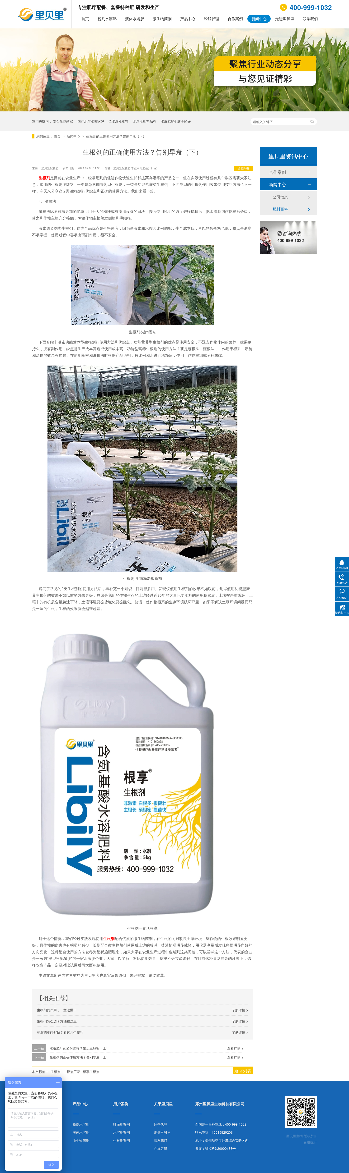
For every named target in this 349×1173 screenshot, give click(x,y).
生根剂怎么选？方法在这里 (57, 1021)
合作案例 (235, 18)
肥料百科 (280, 209)
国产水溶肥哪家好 (90, 121)
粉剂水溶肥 (107, 18)
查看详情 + (235, 1048)
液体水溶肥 (134, 18)
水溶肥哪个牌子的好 (176, 121)
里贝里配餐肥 (50, 168)
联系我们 (310, 18)
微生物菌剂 (162, 18)
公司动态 (280, 197)
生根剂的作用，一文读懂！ (57, 1010)
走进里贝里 (284, 18)
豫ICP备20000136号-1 (222, 1148)
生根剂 (56, 1071)
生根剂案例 (121, 1140)
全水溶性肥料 (118, 121)
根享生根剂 (91, 1071)
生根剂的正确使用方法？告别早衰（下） (116, 136)
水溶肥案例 (121, 1132)
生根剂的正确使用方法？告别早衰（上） (79, 1057)
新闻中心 (259, 18)
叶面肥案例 (121, 1124)
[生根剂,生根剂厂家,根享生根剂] (42, 20)
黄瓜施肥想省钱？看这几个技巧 (60, 1032)
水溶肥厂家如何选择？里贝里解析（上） (79, 1048)
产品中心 (187, 18)
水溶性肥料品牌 (144, 121)
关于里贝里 (163, 1104)
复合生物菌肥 (63, 121)
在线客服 (160, 1148)
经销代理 (211, 18)
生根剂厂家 (71, 1071)
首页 (85, 18)
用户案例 (120, 1104)
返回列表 (243, 168)
